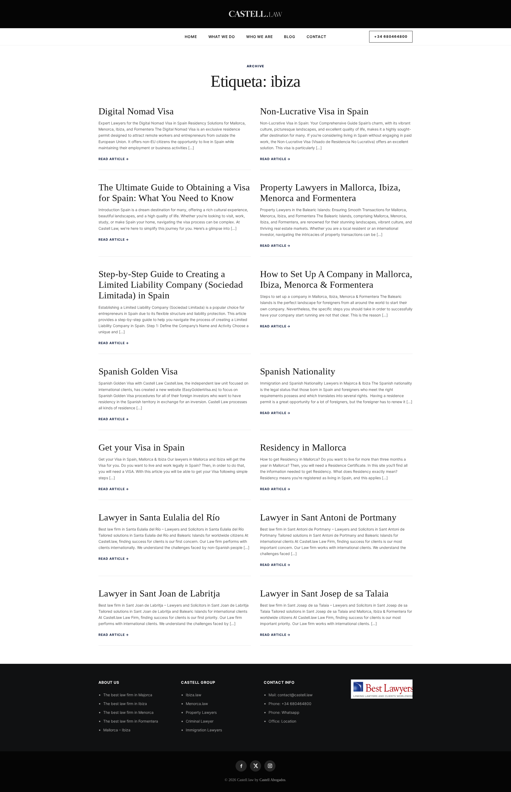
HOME (191, 36)
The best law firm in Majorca (127, 695)
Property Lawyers (201, 712)
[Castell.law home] (255, 14)
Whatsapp (290, 712)
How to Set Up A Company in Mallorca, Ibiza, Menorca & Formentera (336, 279)
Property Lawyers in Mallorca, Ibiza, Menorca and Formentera (330, 192)
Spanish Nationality (297, 371)
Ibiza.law (193, 695)
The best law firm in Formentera (130, 721)
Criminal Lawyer (199, 721)
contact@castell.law (295, 695)
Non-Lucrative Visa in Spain (314, 111)
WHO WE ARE (259, 36)
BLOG (289, 36)
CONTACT (316, 36)
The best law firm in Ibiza (125, 703)
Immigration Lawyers (204, 730)
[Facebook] (241, 766)
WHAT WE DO (221, 36)
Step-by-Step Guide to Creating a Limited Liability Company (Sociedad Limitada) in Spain (170, 285)
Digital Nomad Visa (136, 111)
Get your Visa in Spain (141, 447)
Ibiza (126, 730)
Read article (113, 159)
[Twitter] (255, 766)
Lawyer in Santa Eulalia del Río (159, 517)
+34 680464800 (390, 36)
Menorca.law (197, 703)
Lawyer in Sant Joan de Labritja (159, 593)
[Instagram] (269, 766)
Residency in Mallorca (303, 447)
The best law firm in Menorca (128, 712)
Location (288, 721)
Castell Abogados (272, 780)
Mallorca (110, 730)
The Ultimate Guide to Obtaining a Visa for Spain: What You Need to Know (174, 192)
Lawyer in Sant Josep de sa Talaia (324, 593)
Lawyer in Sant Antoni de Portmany (328, 517)
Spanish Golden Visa (138, 371)
